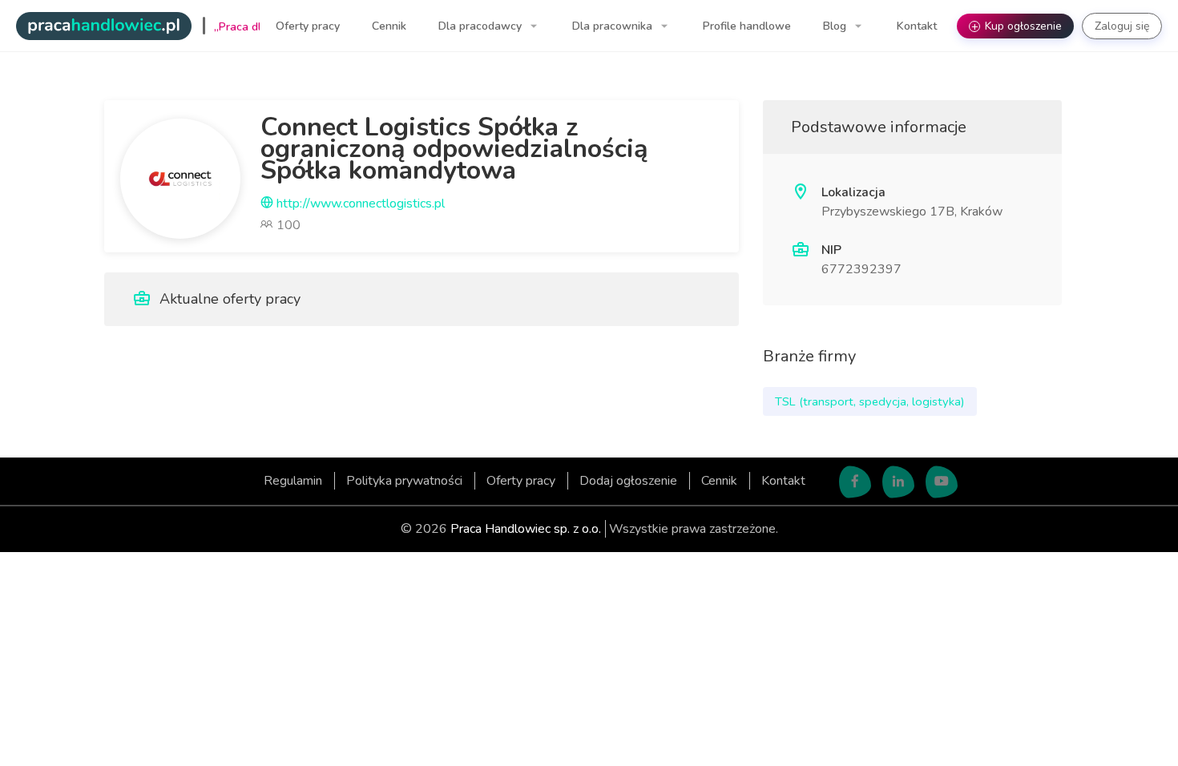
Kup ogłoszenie (1017, 26)
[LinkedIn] (898, 482)
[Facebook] (855, 482)
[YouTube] (942, 482)
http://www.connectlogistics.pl (359, 203)
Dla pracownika (614, 26)
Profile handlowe (747, 26)
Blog (836, 26)
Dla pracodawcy (481, 26)
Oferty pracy (308, 26)
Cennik (389, 26)
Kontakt (917, 26)
